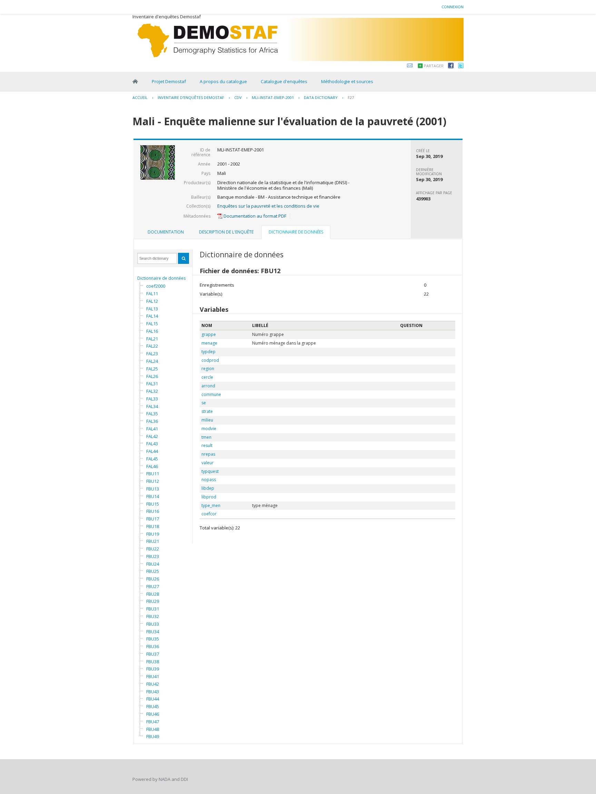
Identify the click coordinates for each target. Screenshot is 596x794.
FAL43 (152, 443)
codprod (210, 360)
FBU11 (152, 473)
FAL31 (152, 383)
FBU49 (152, 736)
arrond (208, 386)
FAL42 (152, 436)
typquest (210, 471)
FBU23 (152, 556)
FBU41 (152, 676)
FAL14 (152, 316)
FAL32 (152, 391)
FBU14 (152, 496)
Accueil (140, 97)
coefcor (209, 514)
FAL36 (152, 421)
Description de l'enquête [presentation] (226, 232)
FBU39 (152, 669)
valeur (207, 463)
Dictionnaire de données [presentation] (296, 232)
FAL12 (152, 301)
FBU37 (152, 654)
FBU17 (152, 519)
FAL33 (152, 398)
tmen (206, 437)
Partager (434, 65)
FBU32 (152, 616)
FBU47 (152, 721)
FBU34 (152, 631)
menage (209, 343)
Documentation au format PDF (254, 216)
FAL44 (152, 451)
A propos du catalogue (223, 81)
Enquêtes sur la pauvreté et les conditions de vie (268, 206)
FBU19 (152, 534)
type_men (210, 505)
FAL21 (152, 338)
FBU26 (152, 579)
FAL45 (152, 458)
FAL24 (152, 361)
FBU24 (152, 564)
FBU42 (152, 684)
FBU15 (152, 504)
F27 (351, 97)
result (206, 445)
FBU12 (152, 481)
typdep (208, 352)
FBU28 (152, 594)
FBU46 (152, 714)
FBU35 (152, 639)
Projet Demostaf (169, 81)
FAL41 (152, 428)
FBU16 (152, 511)
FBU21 (152, 541)
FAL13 (152, 308)
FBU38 (152, 661)
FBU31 (152, 609)
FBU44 (152, 699)
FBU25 (152, 571)
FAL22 (152, 346)
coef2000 (155, 286)
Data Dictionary (321, 97)
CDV (238, 97)
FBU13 (152, 489)
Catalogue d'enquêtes (284, 81)
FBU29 (152, 601)
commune (211, 394)
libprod (208, 497)
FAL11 (152, 293)
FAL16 (152, 331)
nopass (208, 480)
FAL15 (152, 323)
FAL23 (152, 353)
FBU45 (152, 706)
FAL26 (152, 376)
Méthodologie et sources (347, 81)
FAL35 (152, 413)
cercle (207, 377)
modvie (208, 428)
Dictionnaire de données (161, 278)
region (207, 368)
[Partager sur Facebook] (451, 66)
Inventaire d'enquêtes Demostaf (191, 97)
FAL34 (152, 406)
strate (207, 411)
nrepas (208, 454)
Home (135, 81)
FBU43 (152, 691)
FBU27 (152, 586)
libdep (207, 488)
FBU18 (152, 526)
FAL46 (152, 466)
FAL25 (152, 368)
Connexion (452, 6)
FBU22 (152, 549)
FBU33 (152, 624)
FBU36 (152, 646)
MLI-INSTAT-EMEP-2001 (273, 97)
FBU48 (152, 729)
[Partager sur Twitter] (461, 66)
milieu (207, 420)
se (203, 403)
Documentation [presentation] (166, 232)
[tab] (165, 232)
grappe (208, 334)
